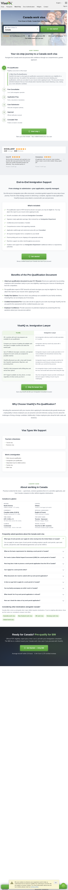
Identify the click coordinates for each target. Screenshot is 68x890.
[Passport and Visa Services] (6, 3)
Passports (9, 6)
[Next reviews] (64, 159)
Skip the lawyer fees (35, 387)
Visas (2, 6)
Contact (46, 6)
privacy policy (34, 887)
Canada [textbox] (8, 30)
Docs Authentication (29, 6)
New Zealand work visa (25, 616)
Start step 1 (35, 131)
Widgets (39, 6)
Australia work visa (9, 616)
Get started (54, 29)
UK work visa (39, 616)
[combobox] (21, 29)
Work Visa (18, 6)
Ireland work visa (8, 619)
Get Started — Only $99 (35, 648)
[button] (34, 76)
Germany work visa (52, 616)
